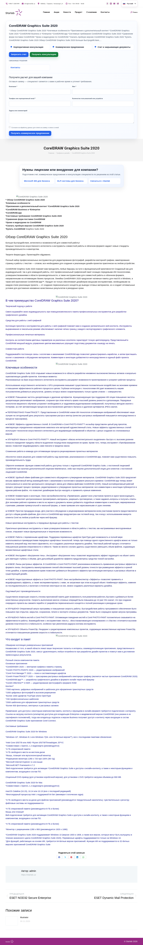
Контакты (15, 67)
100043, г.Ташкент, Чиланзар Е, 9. (51, 3)
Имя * (74, 86)
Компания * (13, 86)
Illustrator (24, 917)
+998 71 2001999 (13, 3)
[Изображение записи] (12, 920)
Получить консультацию (44, 54)
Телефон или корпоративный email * (22, 98)
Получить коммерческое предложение (30, 133)
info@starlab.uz (29, 3)
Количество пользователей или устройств (87, 98)
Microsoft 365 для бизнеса (37, 181)
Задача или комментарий (18, 110)
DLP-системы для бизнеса (70, 181)
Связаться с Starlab (100, 181)
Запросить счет (18, 54)
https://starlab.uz (28, 875)
